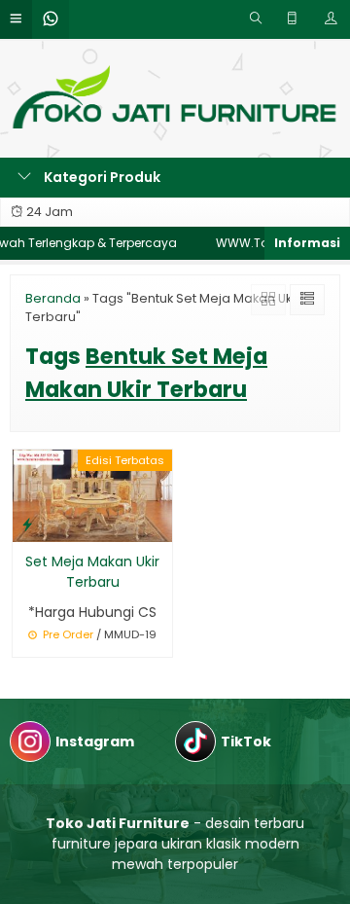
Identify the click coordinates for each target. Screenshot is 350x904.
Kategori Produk (100, 177)
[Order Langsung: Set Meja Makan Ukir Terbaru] (27, 524)
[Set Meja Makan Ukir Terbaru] (92, 494)
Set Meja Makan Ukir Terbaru (92, 572)
